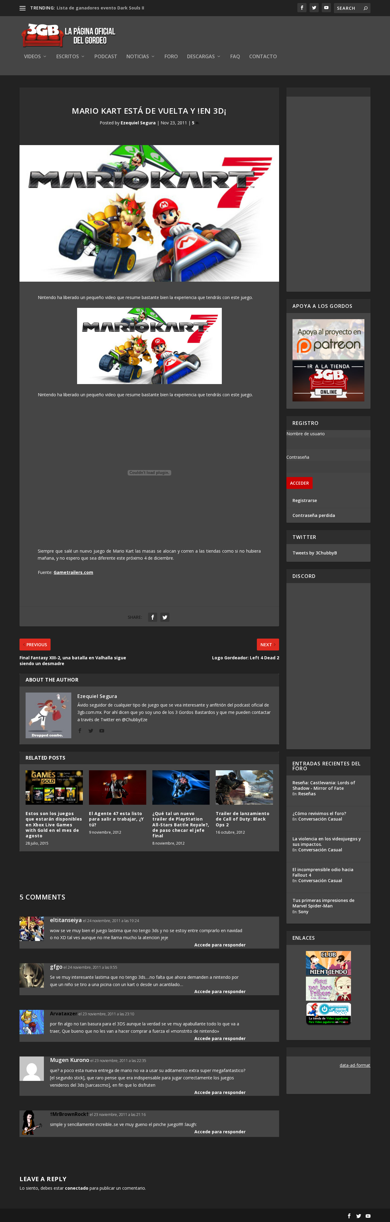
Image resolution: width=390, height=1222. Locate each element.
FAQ (235, 57)
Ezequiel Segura (138, 123)
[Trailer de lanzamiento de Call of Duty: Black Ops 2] (244, 787)
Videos (32, 57)
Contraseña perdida (313, 515)
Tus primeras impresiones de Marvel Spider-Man (323, 903)
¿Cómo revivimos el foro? (319, 813)
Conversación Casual (320, 819)
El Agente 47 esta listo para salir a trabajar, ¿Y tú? (116, 819)
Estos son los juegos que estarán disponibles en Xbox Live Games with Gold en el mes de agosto (54, 825)
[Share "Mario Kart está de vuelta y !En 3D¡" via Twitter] (165, 617)
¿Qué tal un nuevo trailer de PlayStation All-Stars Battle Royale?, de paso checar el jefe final (180, 825)
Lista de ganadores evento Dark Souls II (100, 8)
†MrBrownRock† (69, 1114)
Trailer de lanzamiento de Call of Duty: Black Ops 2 (242, 819)
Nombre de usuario (305, 433)
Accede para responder (220, 945)
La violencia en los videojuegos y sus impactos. (326, 841)
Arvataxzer (63, 1013)
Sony (303, 911)
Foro (171, 57)
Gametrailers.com (73, 572)
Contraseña (297, 457)
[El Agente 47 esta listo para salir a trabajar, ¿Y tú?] (117, 787)
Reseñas (307, 793)
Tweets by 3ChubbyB (314, 553)
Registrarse (304, 500)
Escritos (67, 57)
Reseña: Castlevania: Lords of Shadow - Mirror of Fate (323, 785)
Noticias (137, 57)
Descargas (201, 57)
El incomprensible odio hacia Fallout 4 (322, 872)
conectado (76, 1188)
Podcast (105, 57)
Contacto (263, 57)
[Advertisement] (328, 194)
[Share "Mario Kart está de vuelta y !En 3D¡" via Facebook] (153, 617)
